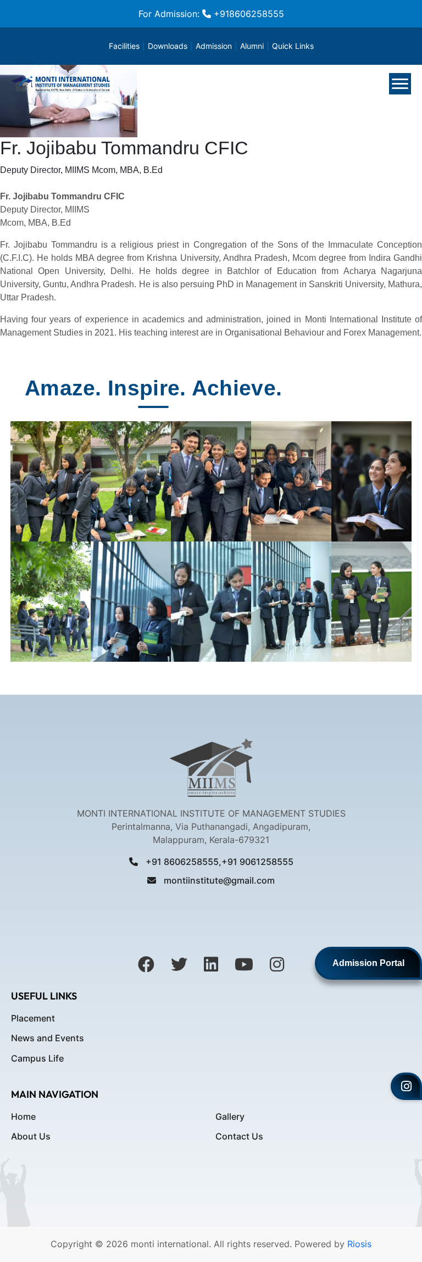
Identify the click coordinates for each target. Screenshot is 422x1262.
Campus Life (37, 1058)
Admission (214, 46)
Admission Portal (368, 963)
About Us (31, 1136)
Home (23, 1116)
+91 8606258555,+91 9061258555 (218, 861)
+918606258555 (247, 13)
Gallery (230, 1116)
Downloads (167, 46)
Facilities (124, 46)
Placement (33, 1018)
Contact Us (239, 1136)
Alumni (252, 46)
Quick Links (293, 46)
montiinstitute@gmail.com (218, 880)
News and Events (47, 1037)
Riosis (358, 1243)
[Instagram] (406, 1086)
